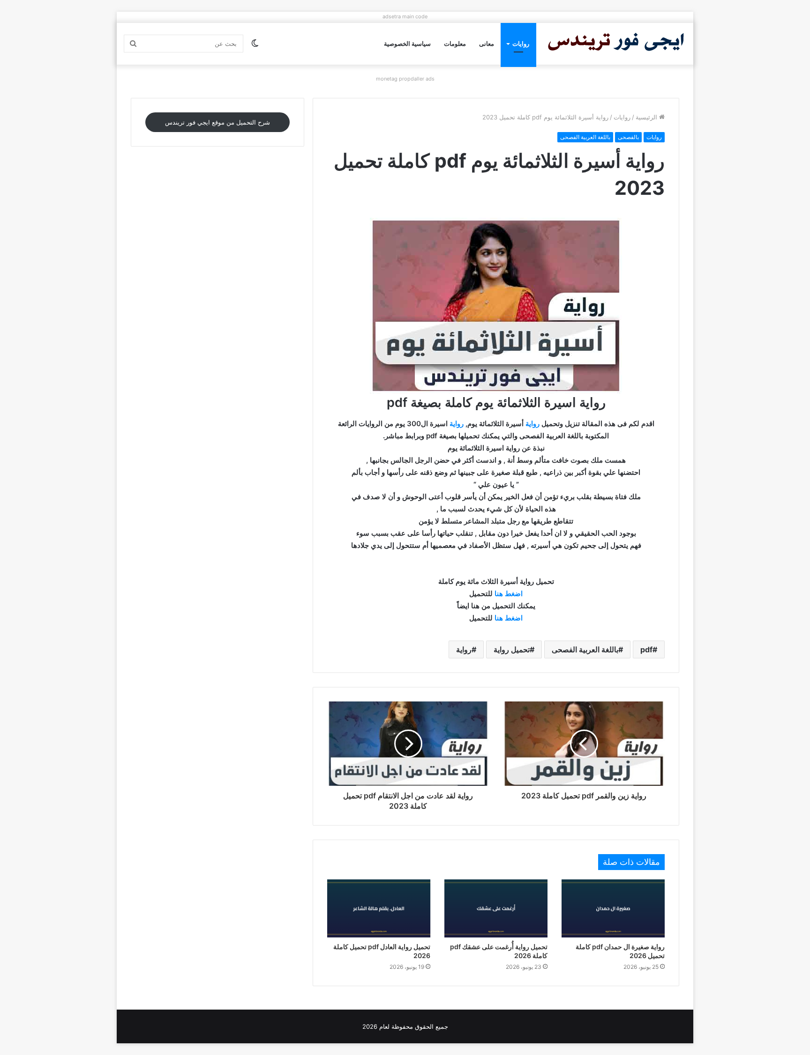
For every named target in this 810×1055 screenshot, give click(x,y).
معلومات (455, 43)
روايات (520, 43)
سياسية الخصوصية (407, 43)
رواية (532, 423)
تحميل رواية (512, 649)
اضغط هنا (509, 593)
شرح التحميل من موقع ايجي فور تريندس (217, 122)
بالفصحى (628, 136)
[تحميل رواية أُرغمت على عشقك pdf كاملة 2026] (496, 908)
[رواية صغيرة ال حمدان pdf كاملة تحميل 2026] (613, 908)
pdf (646, 649)
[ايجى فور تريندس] (616, 43)
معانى (486, 43)
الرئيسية (647, 117)
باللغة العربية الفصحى (585, 136)
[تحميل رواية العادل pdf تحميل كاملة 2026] (378, 908)
